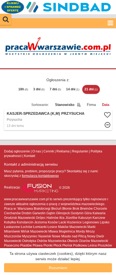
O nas (36, 151)
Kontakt (29, 156)
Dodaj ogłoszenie (17, 151)
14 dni (72, 89)
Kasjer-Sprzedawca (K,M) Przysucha (45, 113)
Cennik (48, 151)
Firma (91, 105)
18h (23, 89)
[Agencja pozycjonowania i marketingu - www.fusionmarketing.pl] (40, 188)
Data (105, 105)
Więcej (58, 119)
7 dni (55, 89)
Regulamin (80, 151)
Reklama (63, 151)
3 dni (39, 89)
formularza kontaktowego (40, 176)
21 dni (91, 89)
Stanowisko (64, 105)
